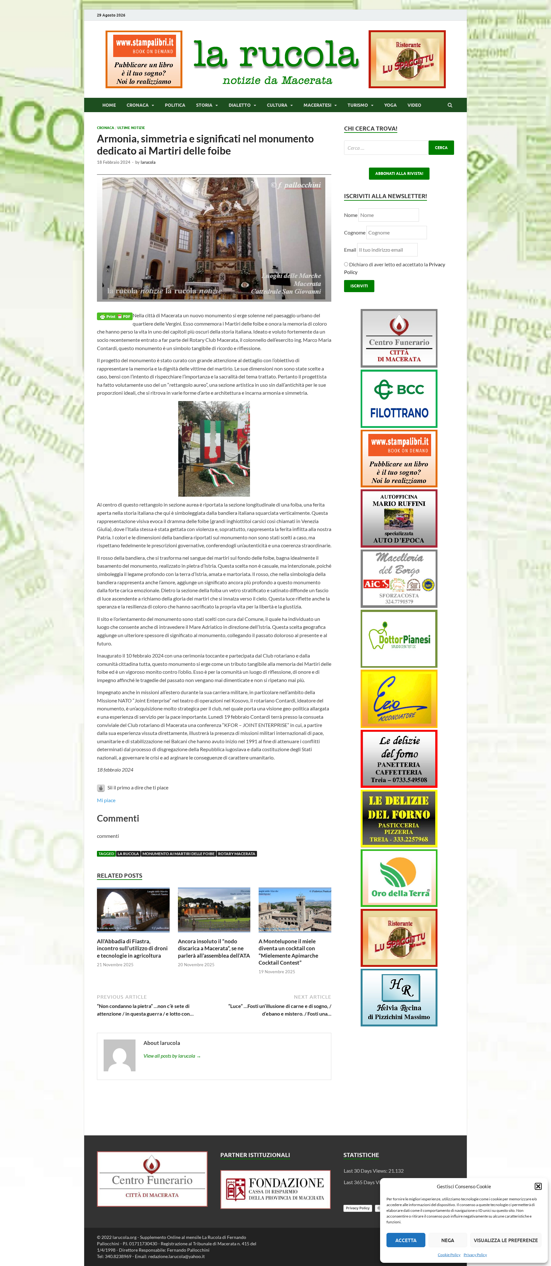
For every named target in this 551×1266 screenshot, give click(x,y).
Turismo (358, 105)
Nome (350, 215)
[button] (538, 1186)
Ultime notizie (131, 128)
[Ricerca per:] (399, 147)
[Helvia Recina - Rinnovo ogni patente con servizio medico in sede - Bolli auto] (399, 1024)
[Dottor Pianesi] (399, 666)
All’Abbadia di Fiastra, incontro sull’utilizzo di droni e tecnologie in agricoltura (132, 948)
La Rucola (128, 853)
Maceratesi (317, 105)
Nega (447, 1240)
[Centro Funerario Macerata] (152, 1205)
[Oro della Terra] (399, 905)
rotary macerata (236, 853)
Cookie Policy (449, 1254)
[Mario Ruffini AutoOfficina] (399, 546)
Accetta (405, 1240)
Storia (204, 105)
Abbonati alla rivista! (399, 173)
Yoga (390, 105)
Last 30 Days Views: (366, 1171)
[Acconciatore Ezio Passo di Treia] (399, 726)
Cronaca (138, 105)
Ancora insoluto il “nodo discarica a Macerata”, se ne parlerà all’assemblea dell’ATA (214, 948)
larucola (148, 162)
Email (350, 250)
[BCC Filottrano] (399, 426)
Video (414, 105)
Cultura (277, 105)
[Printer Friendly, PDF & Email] (115, 315)
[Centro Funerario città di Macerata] (399, 366)
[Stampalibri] (144, 86)
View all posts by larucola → (172, 1056)
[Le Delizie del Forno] (399, 786)
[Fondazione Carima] (275, 1207)
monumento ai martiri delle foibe (179, 853)
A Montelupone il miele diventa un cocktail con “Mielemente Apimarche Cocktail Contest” (288, 952)
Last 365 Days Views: (367, 1182)
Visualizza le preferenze (506, 1240)
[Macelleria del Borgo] (399, 606)
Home (109, 105)
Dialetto (240, 105)
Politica (175, 105)
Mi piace (106, 800)
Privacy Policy (475, 1254)
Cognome (354, 232)
